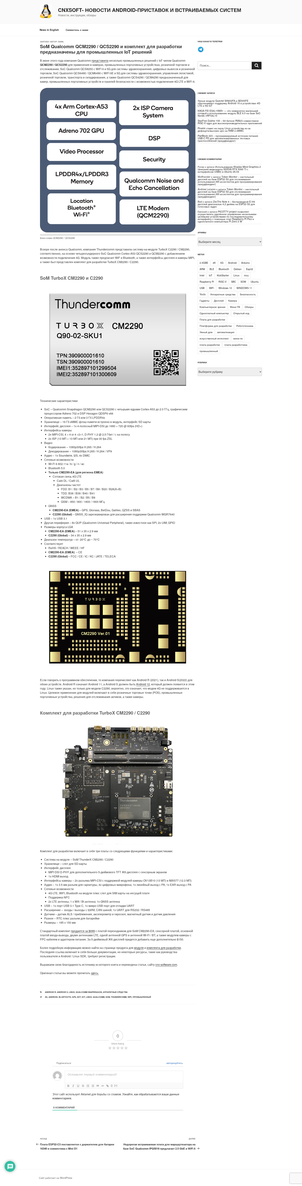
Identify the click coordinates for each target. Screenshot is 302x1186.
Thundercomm (119, 997)
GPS (74, 997)
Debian (238, 269)
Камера (232, 300)
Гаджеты (204, 300)
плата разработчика (235, 344)
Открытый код (241, 313)
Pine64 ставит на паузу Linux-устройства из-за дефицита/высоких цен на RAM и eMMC (224, 129)
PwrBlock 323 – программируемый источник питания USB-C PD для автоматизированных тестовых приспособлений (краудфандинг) (228, 138)
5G (222, 262)
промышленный (142, 997)
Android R (50, 992)
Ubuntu (255, 281)
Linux (72, 992)
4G (46, 997)
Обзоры (249, 307)
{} (112, 1085)
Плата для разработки (212, 319)
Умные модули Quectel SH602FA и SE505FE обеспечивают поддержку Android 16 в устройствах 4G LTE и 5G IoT (229, 103)
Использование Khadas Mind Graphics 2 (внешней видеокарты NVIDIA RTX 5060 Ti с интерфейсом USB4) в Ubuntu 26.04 (229, 169)
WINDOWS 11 (244, 288)
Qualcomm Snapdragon (89, 992)
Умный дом (206, 332)
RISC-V (222, 281)
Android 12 (143, 684)
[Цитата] (97, 1086)
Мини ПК (235, 307)
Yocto (203, 294)
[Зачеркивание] (83, 1086)
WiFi (130, 997)
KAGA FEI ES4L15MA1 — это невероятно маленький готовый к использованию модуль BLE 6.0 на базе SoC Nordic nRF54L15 (229, 113)
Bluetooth (65, 997)
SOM (108, 997)
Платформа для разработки (216, 325)
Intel (202, 275)
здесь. (95, 973)
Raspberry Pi (207, 281)
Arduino (245, 262)
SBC (233, 281)
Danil (61, 41)
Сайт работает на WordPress (55, 1178)
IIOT (79, 997)
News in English (49, 30)
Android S (62, 992)
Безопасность (248, 294)
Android (53, 997)
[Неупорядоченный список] (92, 1086)
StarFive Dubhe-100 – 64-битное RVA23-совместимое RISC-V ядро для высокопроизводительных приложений (230, 122)
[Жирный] (68, 1086)
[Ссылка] (107, 1086)
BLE (212, 269)
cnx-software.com (166, 965)
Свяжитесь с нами (77, 30)
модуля (139, 948)
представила (100, 60)
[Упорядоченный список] (87, 1086)
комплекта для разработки (164, 948)
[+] (115, 1085)
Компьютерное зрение (212, 307)
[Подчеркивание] (78, 1086)
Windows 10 (225, 288)
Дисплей (219, 300)
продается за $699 (83, 931)
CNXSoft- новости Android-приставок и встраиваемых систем (149, 10)
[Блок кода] (102, 1086)
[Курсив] (73, 1086)
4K (214, 262)
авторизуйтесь (174, 1063)
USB (202, 288)
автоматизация (225, 332)
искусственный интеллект (214, 338)
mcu (246, 275)
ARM (202, 269)
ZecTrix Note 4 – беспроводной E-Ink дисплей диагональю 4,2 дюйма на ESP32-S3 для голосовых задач (226, 204)
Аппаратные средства (115, 992)
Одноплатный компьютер (214, 313)
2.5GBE (204, 262)
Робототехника (244, 325)
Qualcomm (99, 997)
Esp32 (249, 269)
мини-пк (238, 338)
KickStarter (223, 275)
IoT (83, 997)
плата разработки (210, 344)
